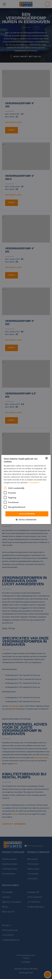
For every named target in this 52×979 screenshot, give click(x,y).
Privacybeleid (34, 482)
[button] (26, 519)
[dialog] (26, 489)
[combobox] (46, 458)
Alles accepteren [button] (27, 514)
